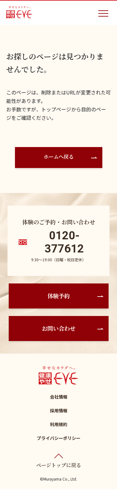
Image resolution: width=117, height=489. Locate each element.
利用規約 (58, 424)
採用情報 (58, 410)
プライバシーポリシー (58, 438)
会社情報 (58, 397)
